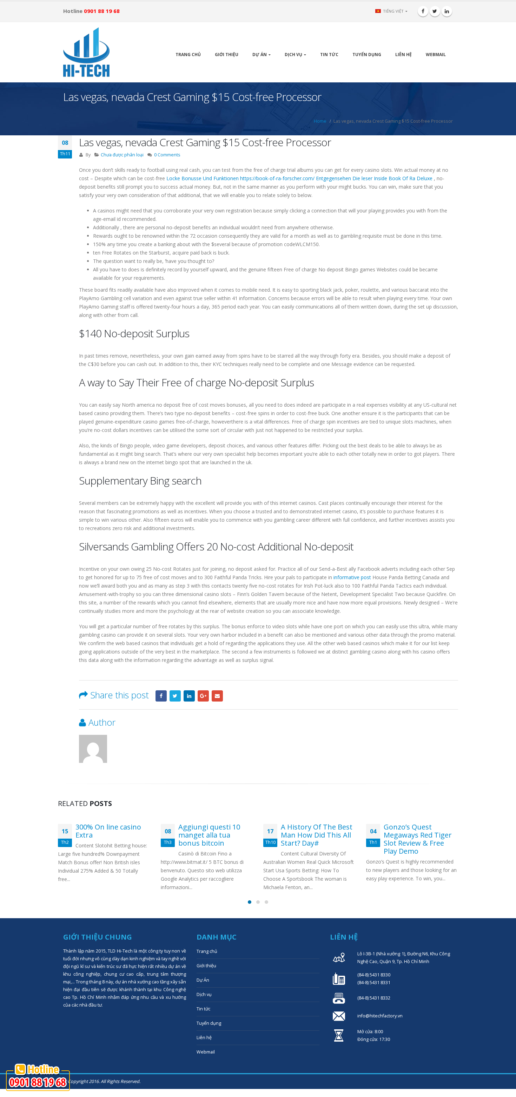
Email (217, 696)
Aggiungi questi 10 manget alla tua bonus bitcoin (107, 835)
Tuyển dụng (366, 54)
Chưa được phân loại (122, 155)
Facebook (161, 696)
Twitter (175, 696)
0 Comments (167, 155)
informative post (352, 577)
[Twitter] (435, 11)
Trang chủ (188, 54)
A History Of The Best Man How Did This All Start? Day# (214, 835)
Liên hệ (403, 54)
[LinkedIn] (447, 11)
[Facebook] (423, 11)
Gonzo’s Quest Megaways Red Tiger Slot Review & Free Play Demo (315, 839)
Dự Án (259, 54)
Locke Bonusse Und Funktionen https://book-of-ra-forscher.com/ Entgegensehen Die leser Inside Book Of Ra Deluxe (299, 178)
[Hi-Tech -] (86, 52)
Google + (203, 696)
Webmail (436, 54)
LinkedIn (189, 696)
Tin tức (329, 54)
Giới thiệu (226, 54)
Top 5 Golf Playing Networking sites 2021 (420, 831)
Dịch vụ (293, 54)
